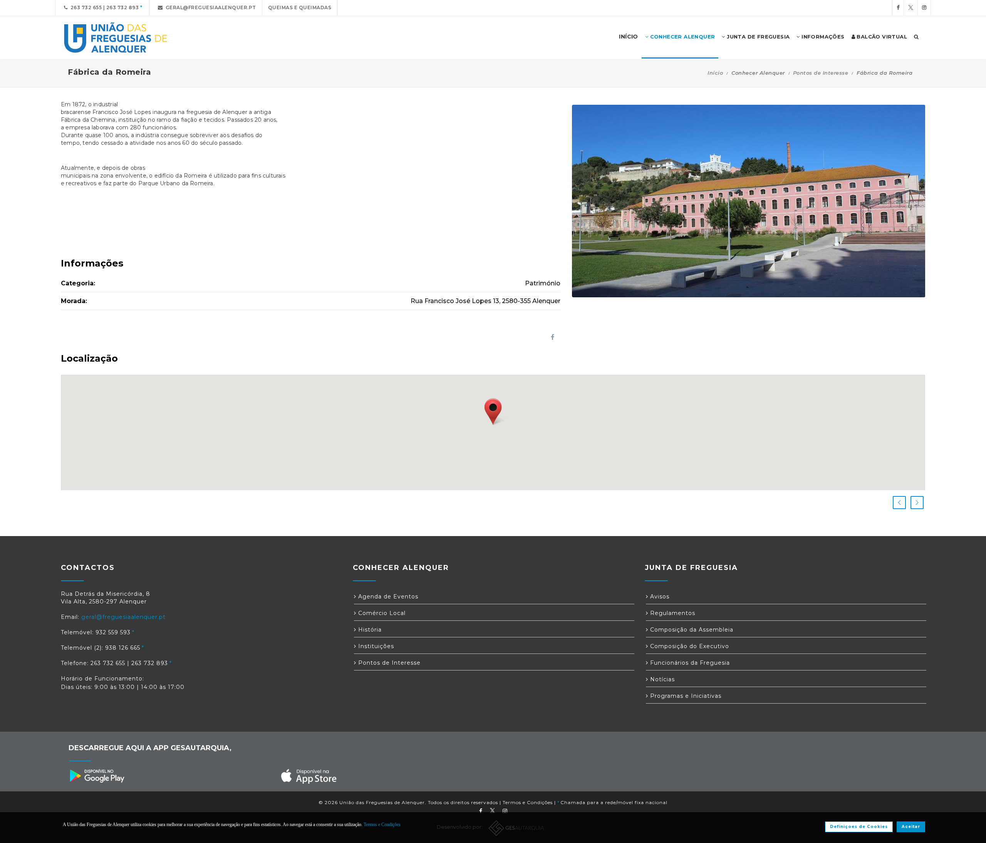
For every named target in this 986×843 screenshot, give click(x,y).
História (369, 629)
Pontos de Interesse (820, 73)
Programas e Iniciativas (684, 695)
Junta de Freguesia (757, 37)
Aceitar (911, 826)
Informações (822, 37)
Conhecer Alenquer (681, 37)
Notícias (661, 679)
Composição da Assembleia (690, 629)
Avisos (658, 596)
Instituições (375, 646)
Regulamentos (671, 613)
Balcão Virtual (881, 37)
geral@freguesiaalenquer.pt (209, 7)
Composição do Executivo (688, 646)
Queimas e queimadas (300, 7)
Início (715, 73)
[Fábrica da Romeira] (749, 201)
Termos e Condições (528, 802)
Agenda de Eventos (387, 596)
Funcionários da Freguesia (689, 662)
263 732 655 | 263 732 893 (103, 7)
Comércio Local (381, 613)
